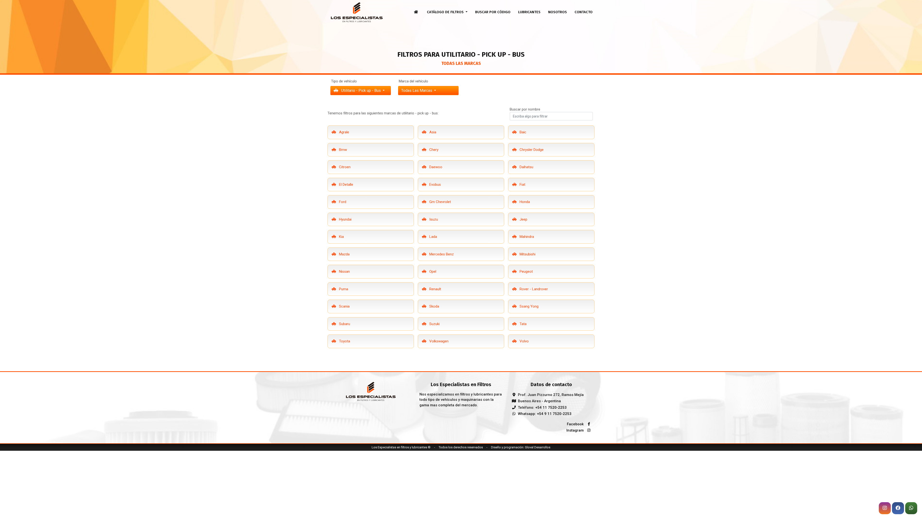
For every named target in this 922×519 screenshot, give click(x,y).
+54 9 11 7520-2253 (554, 414)
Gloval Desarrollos (537, 447)
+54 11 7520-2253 (551, 407)
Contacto (584, 12)
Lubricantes (529, 12)
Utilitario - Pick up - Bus (361, 90)
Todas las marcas (417, 90)
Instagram (575, 430)
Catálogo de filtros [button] (446, 12)
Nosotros (557, 12)
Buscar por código (492, 12)
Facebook (576, 424)
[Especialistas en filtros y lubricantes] (371, 391)
